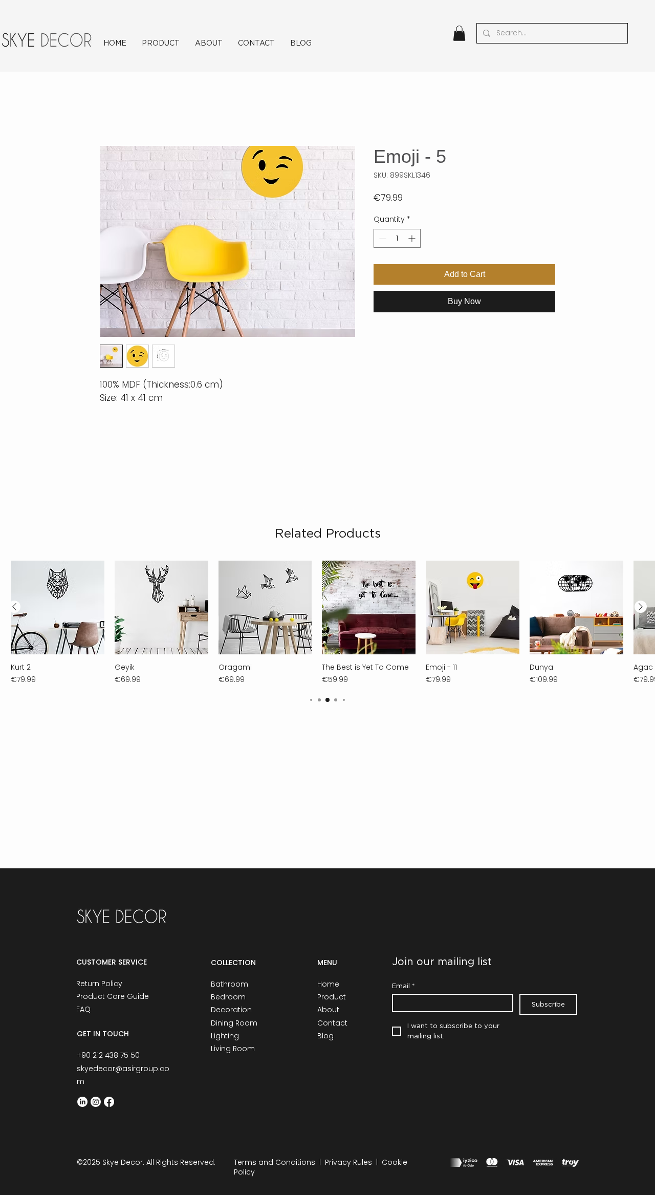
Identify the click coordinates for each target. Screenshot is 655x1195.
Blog (325, 1036)
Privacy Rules (348, 1162)
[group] (327, 623)
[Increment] (412, 238)
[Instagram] (96, 1102)
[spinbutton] (397, 238)
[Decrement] (381, 238)
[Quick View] (57, 607)
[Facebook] (109, 1102)
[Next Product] (641, 607)
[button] (459, 33)
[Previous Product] (14, 607)
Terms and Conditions (274, 1162)
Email (403, 985)
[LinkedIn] (82, 1102)
